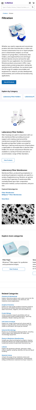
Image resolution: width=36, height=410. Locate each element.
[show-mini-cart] (33, 3)
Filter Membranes (8, 193)
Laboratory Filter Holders (12, 97)
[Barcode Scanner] (30, 3)
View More (5, 199)
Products (5, 13)
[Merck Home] (9, 3)
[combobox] (18, 7)
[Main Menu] (2, 3)
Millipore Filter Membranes (12, 195)
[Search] (33, 7)
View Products (13, 269)
